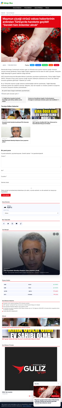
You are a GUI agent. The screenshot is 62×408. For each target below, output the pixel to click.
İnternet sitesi (5, 182)
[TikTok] (21, 223)
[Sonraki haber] (57, 234)
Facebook (38, 65)
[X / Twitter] (8, 223)
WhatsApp (45, 65)
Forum (47, 7)
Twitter (32, 65)
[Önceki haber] (54, 234)
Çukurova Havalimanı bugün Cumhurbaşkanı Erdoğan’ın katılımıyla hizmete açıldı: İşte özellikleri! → (43, 99)
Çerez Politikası (39, 7)
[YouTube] (16, 223)
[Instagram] (12, 223)
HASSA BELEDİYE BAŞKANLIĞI (10, 311)
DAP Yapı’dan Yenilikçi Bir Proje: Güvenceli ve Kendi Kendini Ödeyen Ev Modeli (21, 304)
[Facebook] (4, 223)
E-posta (4, 176)
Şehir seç (6, 210)
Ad (2, 170)
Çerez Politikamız (27, 405)
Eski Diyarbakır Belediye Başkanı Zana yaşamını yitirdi (15, 306)
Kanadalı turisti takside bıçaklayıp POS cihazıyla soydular (16, 303)
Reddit (50, 65)
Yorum (3, 156)
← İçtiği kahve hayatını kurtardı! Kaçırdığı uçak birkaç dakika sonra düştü (12, 100)
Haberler (3, 12)
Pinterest (56, 65)
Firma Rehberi (28, 7)
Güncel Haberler (17, 7)
